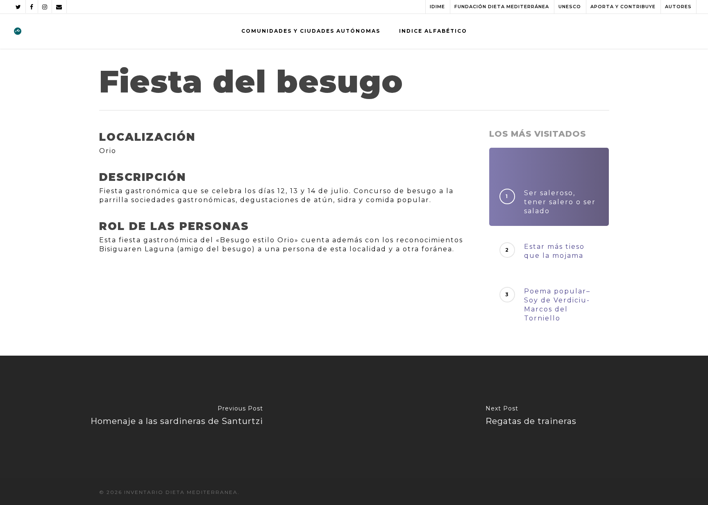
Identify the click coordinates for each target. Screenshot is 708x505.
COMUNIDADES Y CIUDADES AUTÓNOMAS (310, 31)
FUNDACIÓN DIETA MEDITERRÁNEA (501, 6)
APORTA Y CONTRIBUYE (623, 6)
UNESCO (569, 6)
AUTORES (678, 6)
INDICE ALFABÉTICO (433, 31)
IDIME (437, 6)
